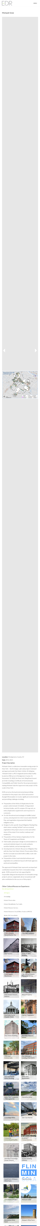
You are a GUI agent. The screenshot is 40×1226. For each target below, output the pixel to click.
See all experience (8, 889)
